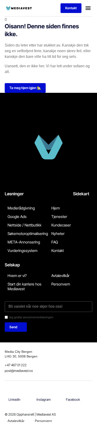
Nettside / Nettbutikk (24, 225)
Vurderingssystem (22, 250)
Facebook (73, 399)
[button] (88, 8)
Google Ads (17, 216)
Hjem (55, 208)
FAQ (54, 242)
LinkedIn (14, 399)
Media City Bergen (18, 351)
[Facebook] (73, 394)
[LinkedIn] (14, 394)
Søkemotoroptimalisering (28, 233)
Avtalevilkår (60, 275)
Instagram (43, 399)
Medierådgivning (21, 208)
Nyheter (58, 233)
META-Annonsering (24, 242)
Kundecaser (61, 225)
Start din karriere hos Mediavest (24, 286)
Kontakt (57, 250)
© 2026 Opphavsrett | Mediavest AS (30, 414)
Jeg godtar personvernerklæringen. (31, 317)
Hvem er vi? (17, 275)
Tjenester (59, 216)
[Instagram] (44, 394)
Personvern (60, 284)
